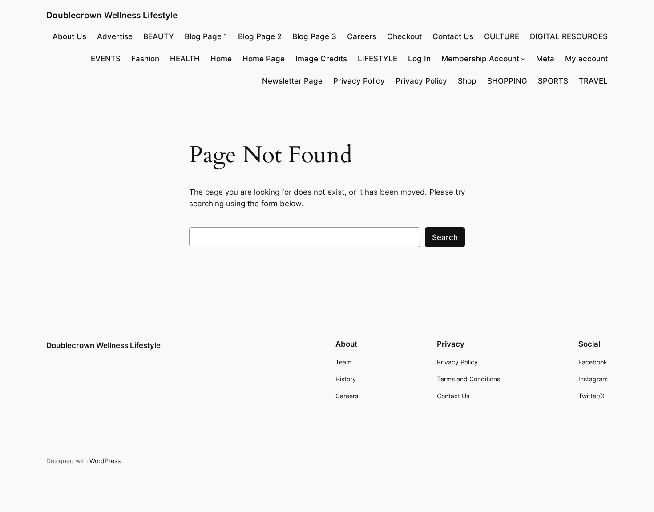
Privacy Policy (359, 80)
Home (221, 58)
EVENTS (106, 58)
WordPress (105, 460)
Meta (545, 58)
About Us (69, 36)
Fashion (145, 58)
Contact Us (452, 36)
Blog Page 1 (206, 36)
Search (445, 237)
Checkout (404, 36)
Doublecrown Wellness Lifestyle (112, 15)
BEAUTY (158, 36)
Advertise (115, 36)
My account (586, 58)
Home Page (263, 58)
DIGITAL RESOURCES (569, 36)
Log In (419, 58)
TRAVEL (593, 80)
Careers (361, 36)
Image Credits (321, 58)
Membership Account (480, 58)
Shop (467, 80)
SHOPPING (507, 80)
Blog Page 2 (260, 36)
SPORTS (553, 80)
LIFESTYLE (377, 58)
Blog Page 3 (314, 36)
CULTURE (501, 36)
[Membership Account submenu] (523, 58)
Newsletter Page (292, 80)
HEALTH (185, 58)
